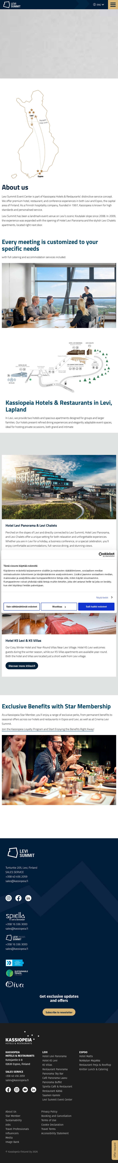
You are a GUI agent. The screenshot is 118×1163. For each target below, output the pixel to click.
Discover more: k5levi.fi (22, 666)
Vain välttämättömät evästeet (21, 606)
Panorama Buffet (52, 1082)
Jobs (8, 1125)
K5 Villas (47, 1065)
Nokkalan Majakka (89, 1060)
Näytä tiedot (102, 597)
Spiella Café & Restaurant (57, 1086)
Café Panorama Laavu (54, 1078)
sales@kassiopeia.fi (17, 881)
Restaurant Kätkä (52, 1091)
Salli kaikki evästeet (96, 606)
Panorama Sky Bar (52, 1073)
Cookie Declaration (52, 1125)
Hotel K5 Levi (49, 1060)
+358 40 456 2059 (15, 1076)
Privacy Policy (49, 1111)
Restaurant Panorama (55, 1069)
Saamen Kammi (51, 1095)
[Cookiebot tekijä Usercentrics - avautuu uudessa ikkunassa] (101, 554)
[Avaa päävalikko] (113, 4)
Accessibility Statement (55, 1133)
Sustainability (14, 1120)
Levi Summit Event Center (57, 1099)
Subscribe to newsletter (59, 1012)
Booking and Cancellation (56, 1116)
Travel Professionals (17, 1129)
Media (9, 1137)
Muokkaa (57, 606)
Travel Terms (48, 1129)
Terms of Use (48, 1120)
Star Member (13, 1116)
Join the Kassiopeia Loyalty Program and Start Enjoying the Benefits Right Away (48, 729)
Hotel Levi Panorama (54, 1056)
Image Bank (12, 1142)
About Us (11, 1111)
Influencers (12, 1133)
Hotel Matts (86, 1056)
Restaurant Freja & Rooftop (95, 1065)
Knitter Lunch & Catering (93, 1069)
